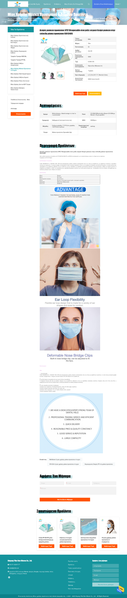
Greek (117, 4)
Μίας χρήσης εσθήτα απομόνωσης (17, 64)
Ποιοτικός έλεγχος (74, 571)
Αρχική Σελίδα (18, 4)
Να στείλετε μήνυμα (64, 499)
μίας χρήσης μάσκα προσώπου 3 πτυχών (33, 18)
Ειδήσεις (57, 4)
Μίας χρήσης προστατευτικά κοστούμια (19, 41)
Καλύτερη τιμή (80, 93)
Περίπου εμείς (73, 561)
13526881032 (15, 105)
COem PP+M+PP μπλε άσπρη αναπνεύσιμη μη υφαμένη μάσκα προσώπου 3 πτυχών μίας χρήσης (46, 540)
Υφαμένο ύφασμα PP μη (18, 60)
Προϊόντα (47, 4)
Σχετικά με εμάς (33, 4)
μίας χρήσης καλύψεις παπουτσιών (18, 88)
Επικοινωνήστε (95, 93)
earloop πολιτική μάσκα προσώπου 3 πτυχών (88, 539)
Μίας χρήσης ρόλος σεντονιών (20, 81)
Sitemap (70, 585)
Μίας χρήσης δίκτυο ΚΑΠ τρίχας (20, 84)
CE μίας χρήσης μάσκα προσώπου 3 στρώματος (109, 540)
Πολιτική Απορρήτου (74, 589)
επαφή (70, 575)
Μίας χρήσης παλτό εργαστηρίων (21, 74)
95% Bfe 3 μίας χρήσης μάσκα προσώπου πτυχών (64, 464)
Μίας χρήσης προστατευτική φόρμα (19, 46)
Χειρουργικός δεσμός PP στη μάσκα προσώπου (99, 464)
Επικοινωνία (20, 114)
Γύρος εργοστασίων (74, 568)
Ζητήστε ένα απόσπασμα (103, 4)
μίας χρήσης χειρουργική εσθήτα (18, 52)
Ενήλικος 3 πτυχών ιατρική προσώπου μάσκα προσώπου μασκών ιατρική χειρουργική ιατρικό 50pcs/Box (66, 540)
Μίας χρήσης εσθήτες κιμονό (19, 77)
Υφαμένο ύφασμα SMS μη (18, 56)
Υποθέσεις (71, 582)
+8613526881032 (23, 108)
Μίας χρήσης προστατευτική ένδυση (19, 36)
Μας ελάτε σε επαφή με (73, 4)
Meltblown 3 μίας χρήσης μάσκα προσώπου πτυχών (64, 459)
